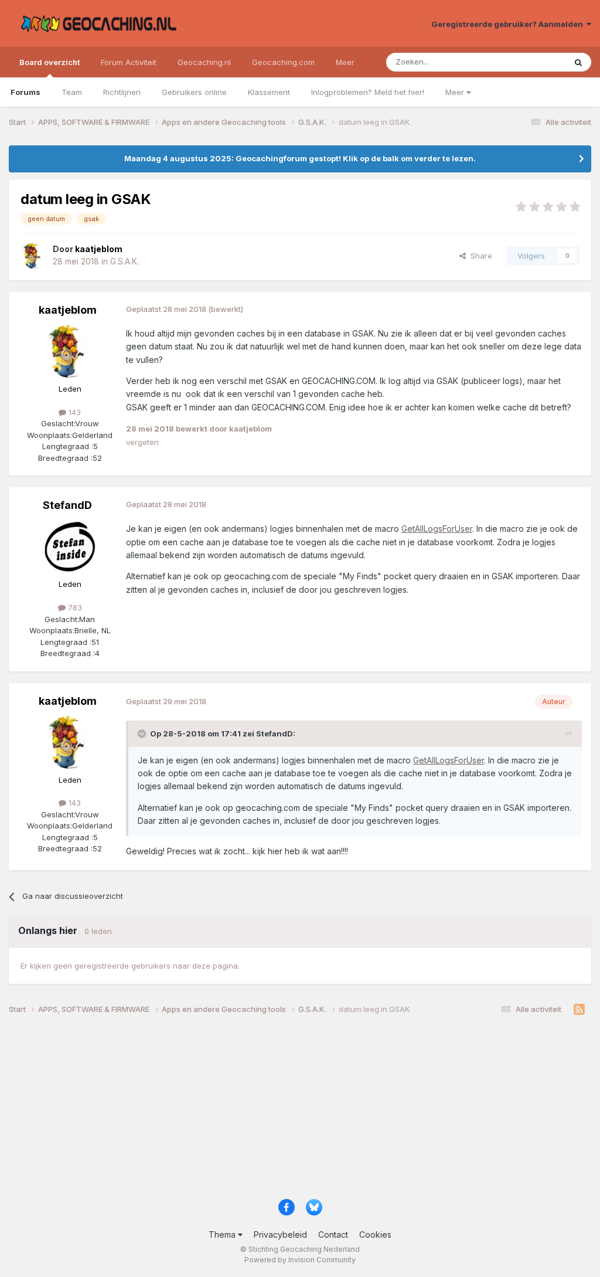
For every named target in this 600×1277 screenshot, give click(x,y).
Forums (25, 92)
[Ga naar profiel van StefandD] (69, 546)
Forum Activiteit (128, 62)
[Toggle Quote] (143, 733)
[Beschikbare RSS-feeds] (579, 1009)
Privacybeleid (280, 1234)
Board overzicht (49, 62)
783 (74, 607)
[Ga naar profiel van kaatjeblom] (33, 256)
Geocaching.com (283, 62)
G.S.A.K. (124, 261)
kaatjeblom (68, 310)
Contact (333, 1234)
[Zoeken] (578, 62)
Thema (223, 1234)
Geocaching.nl (204, 62)
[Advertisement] (300, 1111)
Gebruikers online (194, 92)
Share (479, 255)
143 (73, 412)
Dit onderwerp (525, 61)
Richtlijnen (122, 92)
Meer (455, 92)
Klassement (269, 92)
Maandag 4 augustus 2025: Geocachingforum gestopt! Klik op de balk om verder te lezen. (300, 158)
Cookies (375, 1234)
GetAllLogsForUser (436, 529)
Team (72, 92)
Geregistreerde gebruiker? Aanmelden (509, 24)
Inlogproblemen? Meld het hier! (367, 92)
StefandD (67, 505)
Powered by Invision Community (300, 1259)
